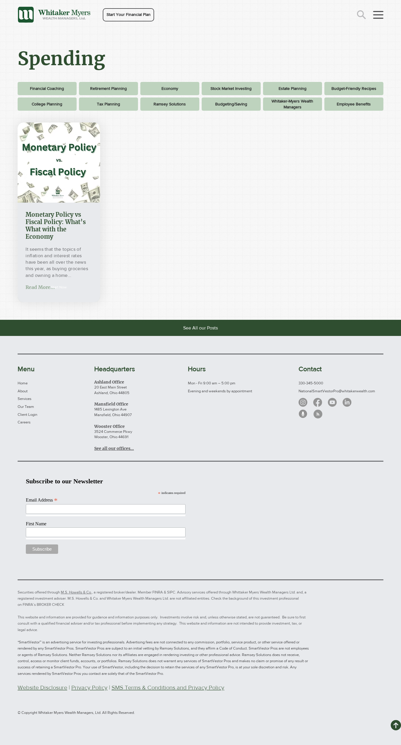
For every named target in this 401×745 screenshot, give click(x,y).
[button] (128, 14)
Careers (24, 422)
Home (23, 383)
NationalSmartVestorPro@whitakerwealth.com (337, 391)
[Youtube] (332, 402)
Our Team (26, 406)
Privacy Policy (89, 687)
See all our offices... (114, 448)
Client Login (27, 414)
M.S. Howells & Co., (77, 592)
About (23, 391)
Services (24, 398)
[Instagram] (303, 402)
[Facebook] (317, 402)
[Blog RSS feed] (318, 414)
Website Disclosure (42, 687)
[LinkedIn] (347, 402)
